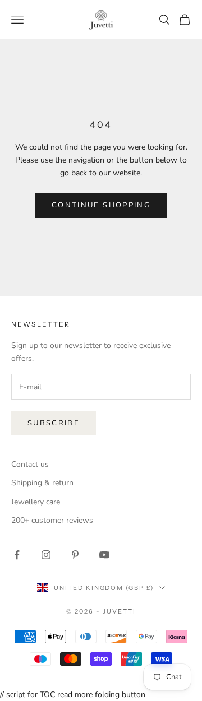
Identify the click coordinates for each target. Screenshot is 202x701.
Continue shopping (101, 205)
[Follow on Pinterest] (75, 554)
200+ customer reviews (52, 520)
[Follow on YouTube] (104, 554)
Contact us (30, 464)
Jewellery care (35, 501)
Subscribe (53, 423)
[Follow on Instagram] (46, 554)
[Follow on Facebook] (16, 554)
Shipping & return (42, 482)
